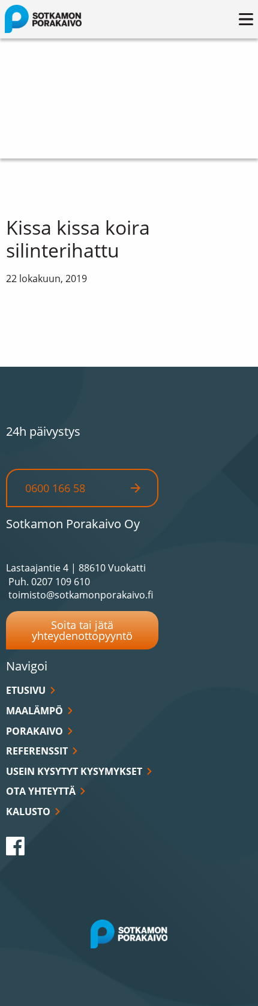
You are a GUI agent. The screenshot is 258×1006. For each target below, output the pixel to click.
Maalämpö (34, 710)
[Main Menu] (246, 19)
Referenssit (37, 751)
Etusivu (26, 690)
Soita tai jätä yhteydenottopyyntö (82, 630)
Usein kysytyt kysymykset (74, 771)
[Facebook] (15, 846)
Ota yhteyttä (41, 791)
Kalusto (28, 811)
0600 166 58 (55, 488)
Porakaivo (34, 731)
